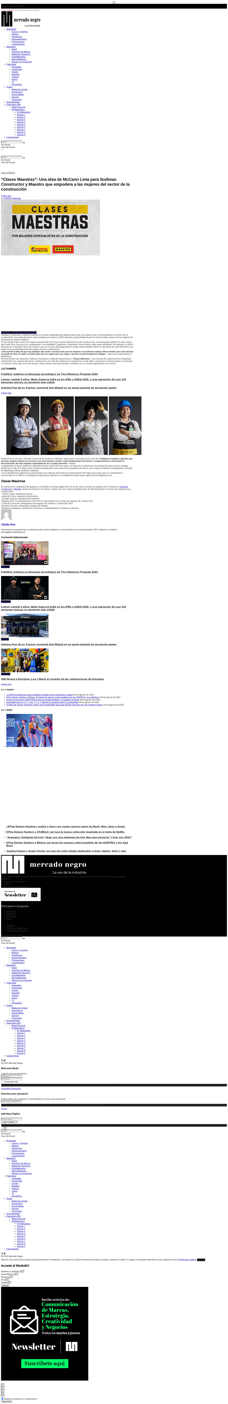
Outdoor (15, 77)
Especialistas (12, 137)
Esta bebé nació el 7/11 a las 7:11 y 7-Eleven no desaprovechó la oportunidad (42, 702)
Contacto (10, 925)
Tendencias (17, 36)
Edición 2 (21, 117)
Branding (16, 74)
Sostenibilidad (13, 102)
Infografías (17, 84)
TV (13, 82)
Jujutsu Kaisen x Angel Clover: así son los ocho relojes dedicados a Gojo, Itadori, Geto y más (66, 851)
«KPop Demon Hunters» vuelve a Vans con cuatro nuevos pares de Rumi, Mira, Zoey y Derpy (65, 826)
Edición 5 (21, 124)
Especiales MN (13, 104)
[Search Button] (24, 142)
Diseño (15, 72)
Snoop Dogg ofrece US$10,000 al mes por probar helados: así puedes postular (42, 700)
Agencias (16, 198)
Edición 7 (21, 130)
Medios (15, 34)
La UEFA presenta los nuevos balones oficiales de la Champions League (39, 695)
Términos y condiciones (17, 928)
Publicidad (11, 64)
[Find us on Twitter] (2, 1060)
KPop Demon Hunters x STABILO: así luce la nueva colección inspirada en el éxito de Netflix (65, 832)
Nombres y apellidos (11, 1271)
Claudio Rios (8, 524)
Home (4, 173)
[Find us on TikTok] (5, 1060)
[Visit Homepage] (21, 27)
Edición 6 (21, 127)
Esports (15, 97)
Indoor (15, 79)
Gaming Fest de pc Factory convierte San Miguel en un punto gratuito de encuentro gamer (59, 387)
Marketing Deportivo (21, 54)
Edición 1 (21, 114)
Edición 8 (21, 132)
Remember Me (11, 1082)
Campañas (16, 67)
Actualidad (11, 29)
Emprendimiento (19, 39)
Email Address (8, 1274)
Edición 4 (21, 122)
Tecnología (17, 99)
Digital (9, 87)
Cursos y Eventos (20, 31)
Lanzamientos (18, 44)
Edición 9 (21, 135)
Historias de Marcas (21, 52)
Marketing (11, 47)
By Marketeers (23, 112)
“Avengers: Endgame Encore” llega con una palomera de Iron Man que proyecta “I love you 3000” (69, 837)
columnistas (119, 876)
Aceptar (201, 1260)
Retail (14, 49)
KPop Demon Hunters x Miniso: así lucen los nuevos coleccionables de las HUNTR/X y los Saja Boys (52, 697)
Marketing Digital (19, 89)
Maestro (18, 489)
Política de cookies (187, 1259)
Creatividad (17, 69)
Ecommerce (17, 92)
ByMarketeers (18, 109)
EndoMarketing (18, 57)
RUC (3, 1280)
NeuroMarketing (19, 59)
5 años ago (6, 196)
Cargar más (6, 393)
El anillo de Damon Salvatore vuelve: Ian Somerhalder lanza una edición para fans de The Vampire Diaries (54, 705)
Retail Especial (18, 107)
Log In (4, 1108)
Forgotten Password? (11, 1088)
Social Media (18, 94)
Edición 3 (21, 119)
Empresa (5, 1277)
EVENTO (11, 173)
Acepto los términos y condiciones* (20, 1399)
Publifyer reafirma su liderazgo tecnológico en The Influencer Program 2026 (49, 374)
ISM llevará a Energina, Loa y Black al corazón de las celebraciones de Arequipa (52, 679)
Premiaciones (18, 41)
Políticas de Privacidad (17, 930)
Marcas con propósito (22, 62)
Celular (4, 1282)
